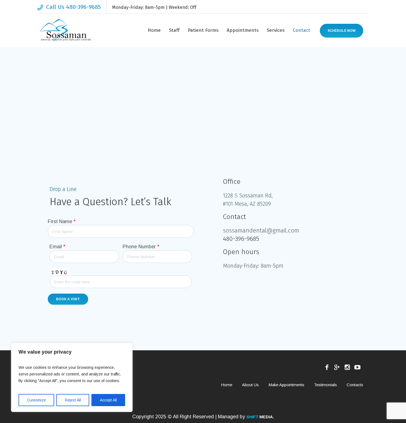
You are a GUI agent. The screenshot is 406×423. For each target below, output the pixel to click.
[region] (72, 377)
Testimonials (325, 384)
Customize (36, 400)
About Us (250, 384)
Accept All (108, 400)
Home (226, 384)
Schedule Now (341, 31)
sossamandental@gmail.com (261, 230)
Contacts (355, 384)
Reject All (73, 400)
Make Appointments (286, 384)
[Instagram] (347, 367)
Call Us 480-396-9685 (73, 7)
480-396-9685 (241, 238)
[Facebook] (326, 367)
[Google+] (337, 367)
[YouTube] (357, 367)
